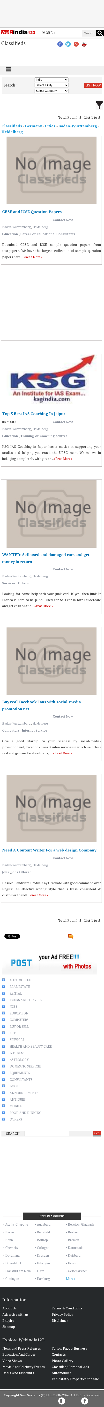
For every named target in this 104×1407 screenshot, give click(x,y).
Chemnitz (12, 1247)
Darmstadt (75, 1247)
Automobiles (61, 1372)
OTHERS (16, 1119)
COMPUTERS (19, 1020)
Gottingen (12, 1278)
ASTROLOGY (19, 1060)
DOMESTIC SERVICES (26, 1066)
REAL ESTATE (20, 986)
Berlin (9, 1232)
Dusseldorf (13, 1263)
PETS (13, 1033)
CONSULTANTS (21, 1079)
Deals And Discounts (18, 1372)
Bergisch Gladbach (81, 1224)
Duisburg (74, 1255)
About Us (9, 1308)
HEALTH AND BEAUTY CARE (31, 1046)
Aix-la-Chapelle (16, 1224)
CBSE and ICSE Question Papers (32, 211)
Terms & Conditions (67, 1308)
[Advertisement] (52, 13)
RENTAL (16, 993)
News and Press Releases (21, 1348)
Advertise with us (15, 1314)
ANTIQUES (18, 1099)
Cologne (43, 1247)
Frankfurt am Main (18, 1271)
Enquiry (8, 1320)
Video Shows (12, 1360)
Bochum (74, 1232)
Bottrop (42, 1240)
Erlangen (43, 1263)
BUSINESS (17, 1053)
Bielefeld (43, 1232)
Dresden (43, 1255)
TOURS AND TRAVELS (26, 1000)
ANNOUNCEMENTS (24, 1093)
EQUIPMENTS (20, 1073)
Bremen (73, 1240)
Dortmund (12, 1255)
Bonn (9, 1240)
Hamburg (43, 1278)
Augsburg (44, 1224)
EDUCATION (19, 1013)
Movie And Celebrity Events (23, 1366)
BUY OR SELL (19, 1026)
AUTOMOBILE (20, 980)
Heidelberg (40, 227)
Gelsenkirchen (78, 1271)
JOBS (13, 1006)
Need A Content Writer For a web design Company (49, 850)
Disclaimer (60, 1320)
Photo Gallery (62, 1360)
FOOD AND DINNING (25, 1113)
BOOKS (15, 1086)
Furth (40, 1271)
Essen (72, 1263)
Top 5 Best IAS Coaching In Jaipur (33, 413)
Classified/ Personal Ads (70, 1366)
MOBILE (16, 1106)
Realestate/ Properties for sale (75, 1378)
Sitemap (8, 1326)
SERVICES (17, 1039)
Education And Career (19, 1354)
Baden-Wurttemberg (16, 227)
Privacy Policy (62, 1314)
